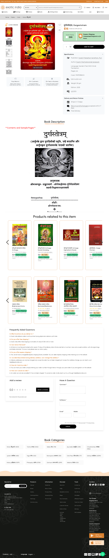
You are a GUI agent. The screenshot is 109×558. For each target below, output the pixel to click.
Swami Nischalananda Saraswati (87, 62)
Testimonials (63, 502)
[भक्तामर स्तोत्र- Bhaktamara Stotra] (19, 301)
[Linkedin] (101, 485)
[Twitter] (93, 485)
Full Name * (63, 400)
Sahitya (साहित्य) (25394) (94, 456)
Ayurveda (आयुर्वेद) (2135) (74, 447)
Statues (32, 485)
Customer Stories (64, 505)
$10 (70, 37)
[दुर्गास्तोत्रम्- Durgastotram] (9, 32)
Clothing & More (34, 495)
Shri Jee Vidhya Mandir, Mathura (45, 253)
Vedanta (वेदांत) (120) (73, 462)
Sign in (89, 1)
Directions (91, 508)
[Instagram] (98, 485)
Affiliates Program (79, 498)
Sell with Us (77, 492)
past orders (68, 367)
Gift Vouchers (78, 505)
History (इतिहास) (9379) (13, 462)
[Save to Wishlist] (60, 26)
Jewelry (32, 492)
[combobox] (58, 8)
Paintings (32, 498)
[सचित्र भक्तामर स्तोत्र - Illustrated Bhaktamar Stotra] (45, 301)
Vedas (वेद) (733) (51, 447)
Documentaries (63, 498)
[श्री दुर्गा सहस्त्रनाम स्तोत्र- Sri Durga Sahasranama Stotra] (19, 245)
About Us (62, 485)
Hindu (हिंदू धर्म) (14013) (13, 447)
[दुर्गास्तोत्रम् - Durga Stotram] (97, 245)
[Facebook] (90, 485)
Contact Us (77, 485)
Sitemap (77, 509)
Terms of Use (82, 422)
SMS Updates (78, 512)
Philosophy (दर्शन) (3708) (34, 462)
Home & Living (33, 502)
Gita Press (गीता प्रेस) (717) (74, 456)
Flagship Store (93, 500)
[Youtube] (103, 485)
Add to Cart (89, 47)
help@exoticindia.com (16, 362)
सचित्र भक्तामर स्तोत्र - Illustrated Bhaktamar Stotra (45, 306)
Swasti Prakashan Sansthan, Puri (90, 58)
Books (13, 17)
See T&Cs (18, 85)
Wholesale (77, 495)
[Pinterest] (96, 485)
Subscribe (22, 486)
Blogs (61, 495)
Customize (77, 488)
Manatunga (17, 308)
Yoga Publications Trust (95, 311)
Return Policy (48, 488)
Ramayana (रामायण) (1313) (54, 456)
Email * (62, 411)
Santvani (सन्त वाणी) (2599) (54, 462)
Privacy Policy (91, 422)
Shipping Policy (49, 495)
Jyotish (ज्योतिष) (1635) (13, 456)
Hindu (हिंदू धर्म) (27, 17)
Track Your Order (79, 502)
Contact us (98, 1)
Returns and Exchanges (79, 106)
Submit (68, 426)
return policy (43, 349)
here (53, 367)
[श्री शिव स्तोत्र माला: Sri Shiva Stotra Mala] (97, 301)
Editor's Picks (63, 509)
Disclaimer (47, 485)
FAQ (107, 1)
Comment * (63, 384)
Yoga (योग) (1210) (31, 456)
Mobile (76, 411)
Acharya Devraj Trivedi (72, 308)
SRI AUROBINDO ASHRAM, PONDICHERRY (97, 253)
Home (7, 17)
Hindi (18, 17)
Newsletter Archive (64, 492)
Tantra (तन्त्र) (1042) (32, 447)
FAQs (61, 488)
